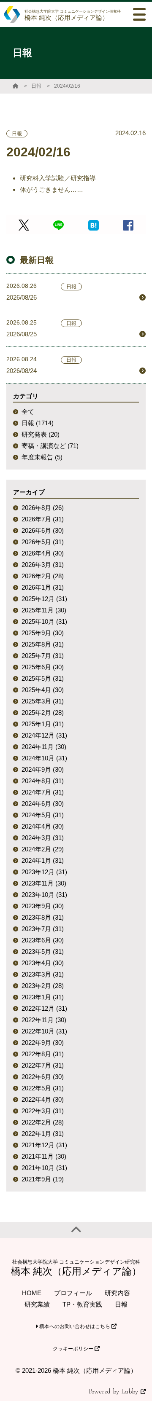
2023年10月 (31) (44, 894)
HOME (31, 1292)
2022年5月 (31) (43, 1088)
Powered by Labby (115, 1392)
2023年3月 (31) (43, 974)
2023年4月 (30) (43, 962)
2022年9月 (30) (43, 1042)
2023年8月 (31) (43, 917)
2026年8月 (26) (43, 507)
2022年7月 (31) (43, 1065)
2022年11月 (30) (44, 1019)
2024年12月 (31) (44, 735)
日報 (36, 86)
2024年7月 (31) (43, 792)
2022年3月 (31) (43, 1110)
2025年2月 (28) (43, 712)
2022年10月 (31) (44, 1031)
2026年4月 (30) (43, 553)
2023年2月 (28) (43, 985)
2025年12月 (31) (44, 598)
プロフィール (73, 1292)
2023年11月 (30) (44, 883)
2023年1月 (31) (43, 997)
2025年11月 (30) (44, 610)
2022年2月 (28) (43, 1122)
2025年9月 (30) (43, 632)
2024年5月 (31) (43, 815)
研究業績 (37, 1304)
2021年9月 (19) (43, 1179)
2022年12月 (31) (44, 1008)
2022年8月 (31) (43, 1053)
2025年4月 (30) (43, 689)
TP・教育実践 (82, 1304)
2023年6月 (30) (43, 940)
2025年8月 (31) (43, 644)
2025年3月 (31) (43, 701)
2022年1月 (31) (43, 1133)
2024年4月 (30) (43, 826)
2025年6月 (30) (43, 667)
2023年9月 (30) (43, 906)
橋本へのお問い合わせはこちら (74, 1326)
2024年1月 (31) (43, 860)
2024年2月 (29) (43, 849)
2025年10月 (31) (44, 621)
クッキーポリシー (74, 1349)
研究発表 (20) (41, 434)
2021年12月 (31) (44, 1145)
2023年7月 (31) (43, 928)
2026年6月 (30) (43, 530)
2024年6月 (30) (43, 803)
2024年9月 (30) (43, 769)
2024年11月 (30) (44, 746)
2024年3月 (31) (43, 837)
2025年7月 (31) (43, 655)
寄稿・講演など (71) (50, 445)
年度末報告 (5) (42, 457)
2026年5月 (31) (43, 541)
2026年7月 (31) (43, 519)
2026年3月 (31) (43, 564)
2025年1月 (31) (43, 723)
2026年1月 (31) (43, 587)
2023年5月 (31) (43, 951)
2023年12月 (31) (44, 871)
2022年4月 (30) (43, 1099)
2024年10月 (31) (44, 758)
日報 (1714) (38, 423)
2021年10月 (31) (44, 1167)
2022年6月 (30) (43, 1076)
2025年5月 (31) (43, 678)
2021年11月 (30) (44, 1156)
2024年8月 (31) (43, 780)
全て (28, 411)
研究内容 (117, 1292)
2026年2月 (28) (43, 576)
